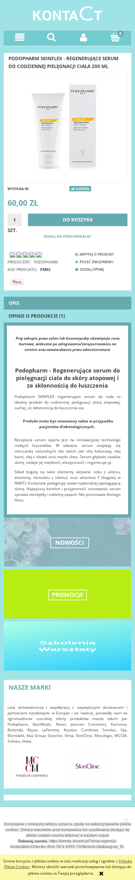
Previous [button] (15, 763)
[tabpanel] (67, 419)
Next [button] (119, 763)
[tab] (67, 303)
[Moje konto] (84, 37)
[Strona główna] (67, 13)
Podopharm (46, 262)
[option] (32, 766)
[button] (20, 37)
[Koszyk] (116, 36)
